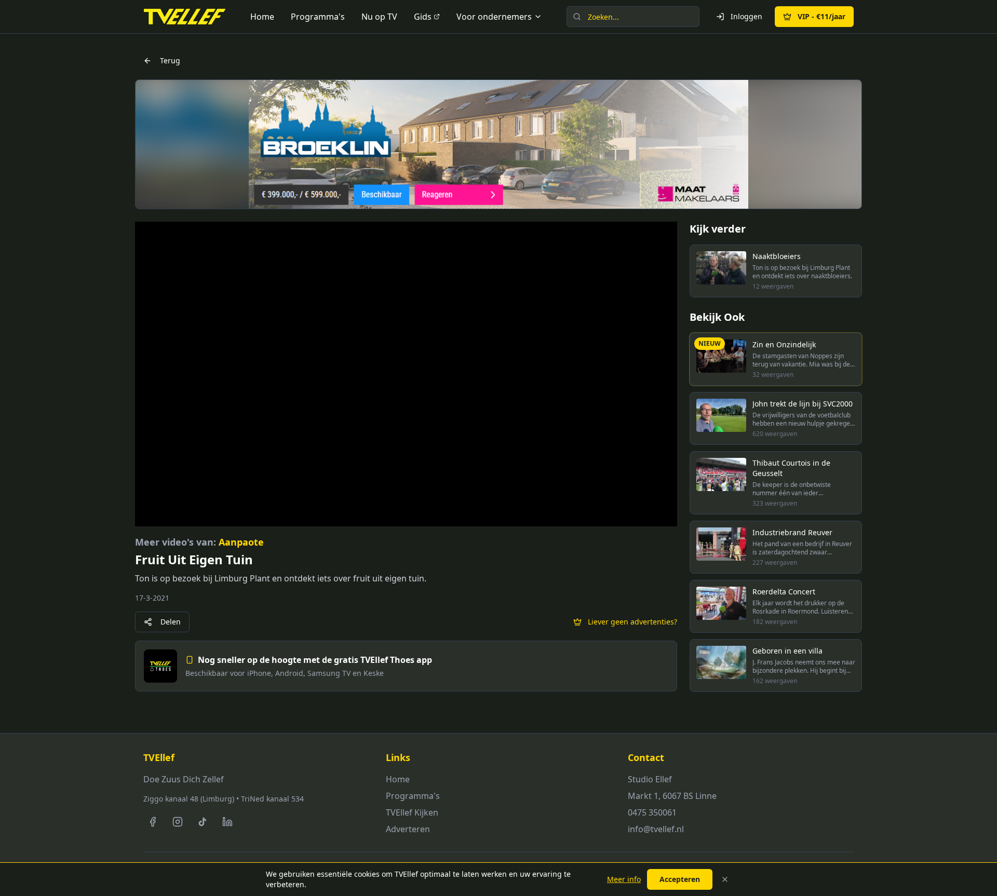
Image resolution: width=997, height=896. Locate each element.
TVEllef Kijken (412, 812)
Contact (646, 757)
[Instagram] (177, 821)
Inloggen (746, 16)
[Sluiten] (725, 879)
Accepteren (679, 879)
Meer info (624, 879)
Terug (170, 60)
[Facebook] (152, 821)
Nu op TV (379, 16)
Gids (423, 16)
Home (262, 16)
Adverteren (408, 829)
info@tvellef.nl (656, 829)
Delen (170, 622)
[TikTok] (202, 821)
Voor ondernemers (494, 16)
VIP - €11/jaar (821, 16)
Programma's (318, 16)
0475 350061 (652, 812)
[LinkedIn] (227, 821)
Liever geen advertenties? (632, 622)
